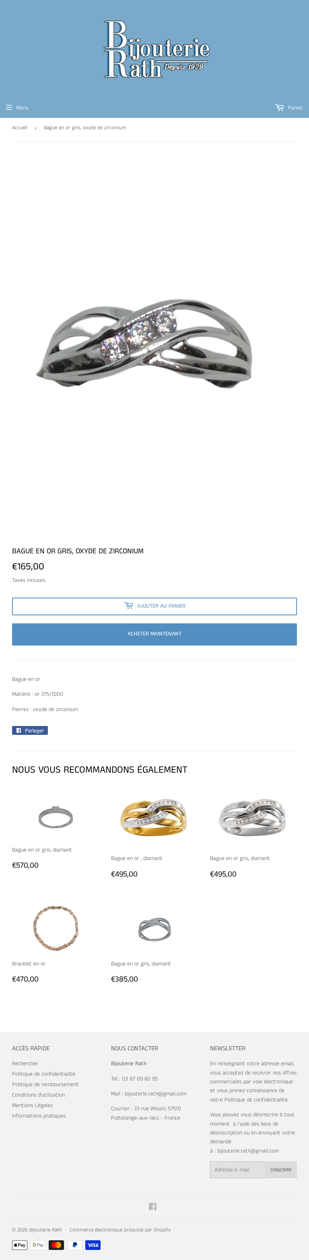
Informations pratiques (39, 1116)
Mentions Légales (32, 1105)
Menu (22, 108)
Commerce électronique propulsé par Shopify (120, 1230)
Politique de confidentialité (43, 1074)
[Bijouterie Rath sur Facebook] (152, 1208)
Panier (294, 108)
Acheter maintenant (154, 634)
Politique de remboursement (45, 1085)
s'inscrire (281, 1170)
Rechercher (25, 1064)
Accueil (19, 128)
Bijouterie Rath (45, 1230)
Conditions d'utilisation (38, 1095)
